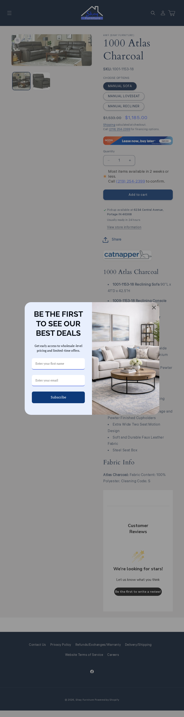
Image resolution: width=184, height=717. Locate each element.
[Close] (154, 307)
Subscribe (58, 397)
